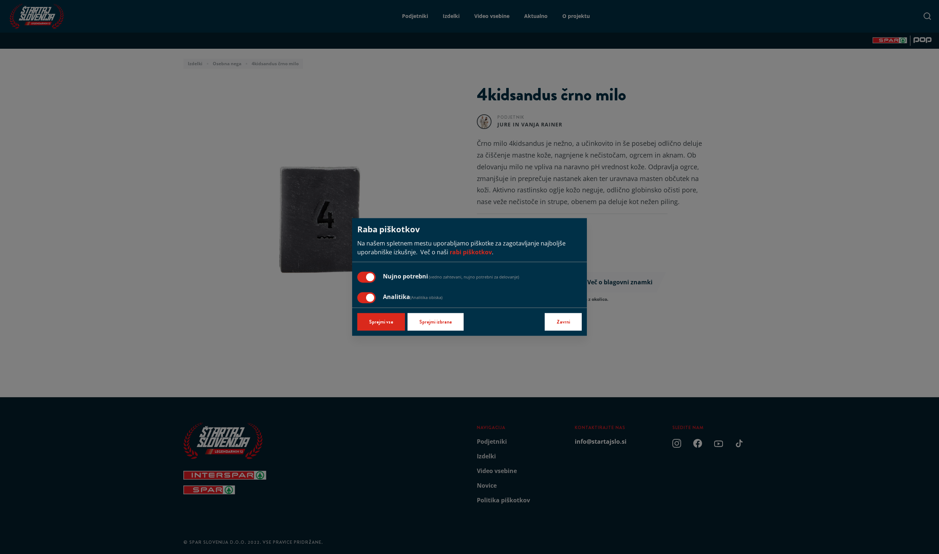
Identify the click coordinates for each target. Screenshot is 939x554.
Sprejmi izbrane (435, 322)
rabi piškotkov (471, 252)
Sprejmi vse (381, 322)
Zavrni (563, 322)
